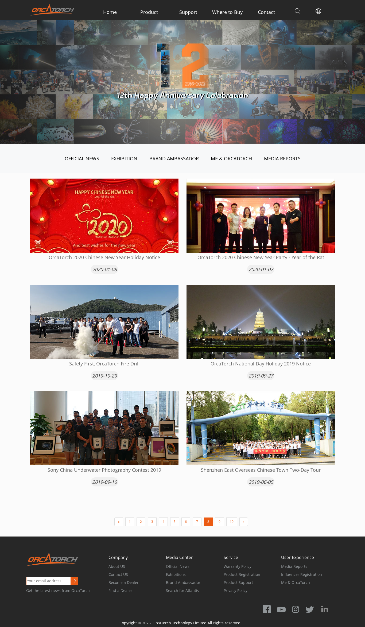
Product (149, 12)
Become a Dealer (123, 582)
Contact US (118, 574)
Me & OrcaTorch (231, 158)
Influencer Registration (301, 574)
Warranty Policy (237, 566)
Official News (82, 158)
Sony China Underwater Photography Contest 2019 (104, 470)
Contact (266, 12)
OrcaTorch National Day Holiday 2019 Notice (261, 363)
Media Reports (282, 158)
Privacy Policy (235, 590)
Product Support (238, 582)
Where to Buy (227, 12)
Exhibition (124, 158)
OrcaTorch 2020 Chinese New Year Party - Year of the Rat (260, 257)
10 (232, 521)
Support (188, 12)
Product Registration (242, 574)
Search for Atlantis (182, 590)
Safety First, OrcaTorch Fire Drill (104, 363)
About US (116, 566)
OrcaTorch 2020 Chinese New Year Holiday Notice (104, 257)
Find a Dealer (120, 590)
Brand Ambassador (174, 158)
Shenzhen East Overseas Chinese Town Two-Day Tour (261, 470)
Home (110, 12)
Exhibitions (176, 574)
